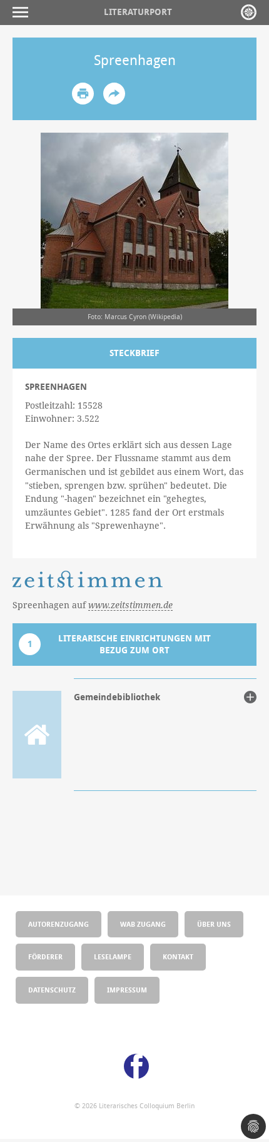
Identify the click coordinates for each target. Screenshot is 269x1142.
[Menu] (23, 12)
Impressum (127, 989)
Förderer (45, 956)
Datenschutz (52, 989)
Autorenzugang (58, 924)
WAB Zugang (143, 924)
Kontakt (178, 956)
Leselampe (112, 956)
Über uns (214, 924)
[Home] (248, 12)
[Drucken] (83, 94)
